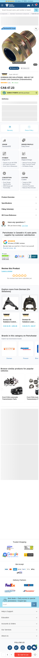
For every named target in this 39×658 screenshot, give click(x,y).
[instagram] (22, 647)
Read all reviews (8, 248)
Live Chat (25, 225)
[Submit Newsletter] (34, 604)
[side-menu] (2, 5)
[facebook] (10, 647)
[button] (28, 5)
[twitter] (16, 647)
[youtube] (29, 647)
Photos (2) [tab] (15, 68)
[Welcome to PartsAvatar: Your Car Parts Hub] (10, 6)
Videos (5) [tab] (26, 68)
